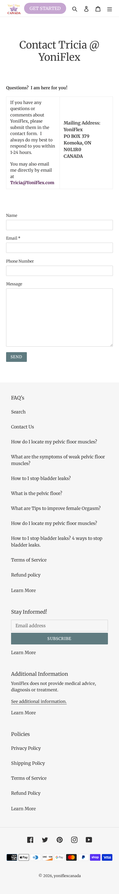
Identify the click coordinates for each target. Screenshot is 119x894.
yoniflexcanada (67, 875)
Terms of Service (28, 560)
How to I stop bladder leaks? (41, 478)
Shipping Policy (28, 763)
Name (11, 215)
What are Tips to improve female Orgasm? (56, 508)
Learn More (23, 590)
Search (18, 412)
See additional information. (39, 701)
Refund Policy (25, 793)
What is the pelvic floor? (36, 493)
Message (14, 283)
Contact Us (22, 427)
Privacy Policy (26, 748)
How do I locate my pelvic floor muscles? (54, 442)
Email (13, 238)
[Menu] (109, 8)
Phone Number (20, 261)
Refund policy (25, 575)
